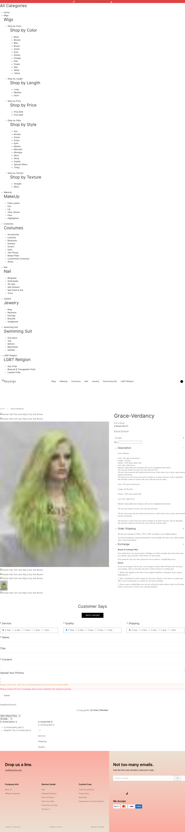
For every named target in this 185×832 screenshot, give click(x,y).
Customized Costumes (18, 258)
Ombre (17, 55)
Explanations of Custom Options (91, 801)
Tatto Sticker (14, 212)
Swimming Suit (11, 327)
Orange (17, 58)
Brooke (17, 134)
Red (15, 67)
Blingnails (12, 278)
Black (16, 37)
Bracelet (11, 318)
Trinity (17, 167)
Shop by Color (14, 26)
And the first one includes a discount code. (133, 770)
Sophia (17, 161)
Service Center (49, 784)
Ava (15, 131)
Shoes (10, 261)
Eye (9, 206)
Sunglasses (13, 321)
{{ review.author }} (8, 721)
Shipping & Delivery (49, 793)
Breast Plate (13, 255)
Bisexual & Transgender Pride (21, 369)
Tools (10, 293)
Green (17, 49)
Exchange (124, 544)
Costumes (8, 223)
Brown (17, 46)
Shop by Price (14, 101)
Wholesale (83, 797)
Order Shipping (127, 528)
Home (6, 12)
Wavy (16, 186)
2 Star (37, 630)
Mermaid (18, 149)
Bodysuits (12, 240)
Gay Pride (12, 366)
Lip (9, 209)
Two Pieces (13, 252)
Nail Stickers (14, 287)
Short (16, 95)
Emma (17, 137)
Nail (5, 267)
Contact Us (46, 809)
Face (10, 215)
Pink (16, 61)
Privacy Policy (84, 793)
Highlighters (13, 218)
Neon (16, 155)
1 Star (46, 630)
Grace (17, 140)
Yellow (17, 73)
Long (16, 89)
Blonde (17, 40)
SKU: (125, 426)
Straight (17, 183)
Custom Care (85, 784)
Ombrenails (13, 281)
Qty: (116, 442)
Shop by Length (15, 78)
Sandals (11, 350)
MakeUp (8, 192)
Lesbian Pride (14, 372)
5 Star (8, 630)
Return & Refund (48, 797)
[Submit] (177, 778)
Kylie (16, 143)
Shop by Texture (15, 173)
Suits (10, 249)
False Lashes (14, 203)
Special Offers (20, 164)
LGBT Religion (10, 355)
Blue (16, 43)
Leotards (12, 237)
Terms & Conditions (86, 790)
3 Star (27, 630)
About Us (8, 790)
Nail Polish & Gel (15, 290)
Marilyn (17, 146)
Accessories (13, 234)
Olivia (16, 158)
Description (124, 447)
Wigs (6, 15)
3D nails (11, 284)
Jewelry (7, 298)
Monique (18, 152)
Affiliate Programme (12, 793)
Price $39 (18, 115)
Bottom (11, 344)
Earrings (11, 315)
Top (9, 341)
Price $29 (18, 112)
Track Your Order (48, 801)
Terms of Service (13, 827)
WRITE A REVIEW (93, 615)
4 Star (18, 630)
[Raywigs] (9, 381)
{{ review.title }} (45, 721)
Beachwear (13, 347)
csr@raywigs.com (13, 770)
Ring (10, 309)
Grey (16, 52)
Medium (17, 92)
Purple (17, 64)
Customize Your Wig (49, 805)
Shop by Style (14, 120)
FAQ (43, 790)
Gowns (11, 246)
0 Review (118, 426)
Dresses (11, 243)
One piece (12, 338)
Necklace (12, 312)
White (16, 70)
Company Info (12, 784)
